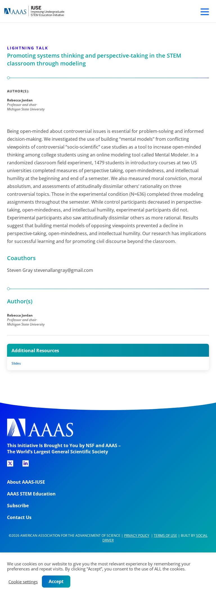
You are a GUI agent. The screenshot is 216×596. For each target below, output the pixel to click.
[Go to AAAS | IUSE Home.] (39, 11)
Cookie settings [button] (23, 581)
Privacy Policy (136, 535)
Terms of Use (165, 535)
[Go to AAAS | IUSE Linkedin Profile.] (25, 463)
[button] (205, 11)
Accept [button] (56, 581)
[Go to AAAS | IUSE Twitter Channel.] (10, 463)
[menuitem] (10, 465)
